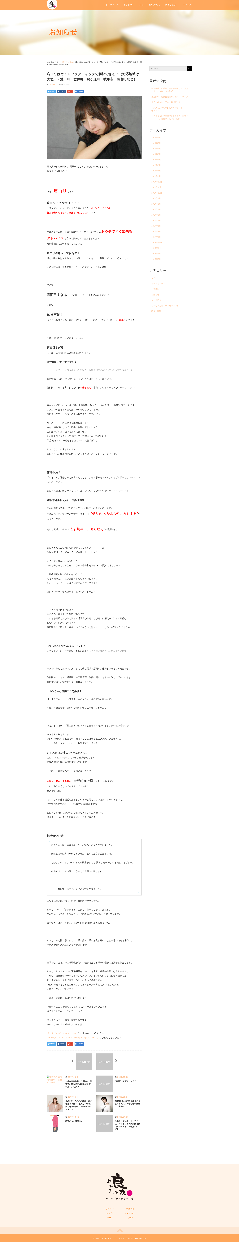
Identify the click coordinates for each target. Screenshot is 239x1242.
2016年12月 (156, 242)
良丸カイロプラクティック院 (116, 1238)
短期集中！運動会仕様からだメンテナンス (169, 97)
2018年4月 (156, 171)
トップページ (112, 5)
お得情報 (155, 289)
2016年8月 (156, 259)
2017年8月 (156, 204)
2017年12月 (156, 182)
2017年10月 (156, 193)
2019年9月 (156, 138)
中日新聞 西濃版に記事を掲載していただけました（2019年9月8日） (169, 89)
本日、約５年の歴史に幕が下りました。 (168, 102)
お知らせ (155, 294)
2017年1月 (156, 237)
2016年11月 (156, 248)
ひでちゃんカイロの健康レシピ (165, 305)
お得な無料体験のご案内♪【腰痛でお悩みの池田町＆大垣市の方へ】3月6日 (78, 1084)
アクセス (187, 5)
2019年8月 (156, 143)
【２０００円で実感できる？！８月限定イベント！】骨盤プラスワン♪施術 (169, 117)
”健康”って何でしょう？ (125, 1081)
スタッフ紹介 (171, 5)
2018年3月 (156, 176)
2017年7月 (156, 209)
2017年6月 (156, 215)
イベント (155, 278)
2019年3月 (156, 154)
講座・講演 (156, 311)
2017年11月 (156, 187)
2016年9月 (156, 253)
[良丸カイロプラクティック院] (52, 4)
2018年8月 (156, 160)
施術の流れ (154, 5)
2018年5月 (156, 165)
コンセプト (129, 5)
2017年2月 (156, 231)
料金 (142, 5)
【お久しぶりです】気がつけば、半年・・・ (166, 109)
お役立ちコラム (66, 62)
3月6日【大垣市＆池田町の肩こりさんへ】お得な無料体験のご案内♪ (127, 1104)
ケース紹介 (156, 300)
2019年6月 (156, 149)
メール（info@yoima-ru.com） (62, 1033)
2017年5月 (156, 220)
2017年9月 (156, 198)
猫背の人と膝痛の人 (74, 1121)
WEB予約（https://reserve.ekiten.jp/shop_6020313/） (73, 1037)
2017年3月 (156, 226)
